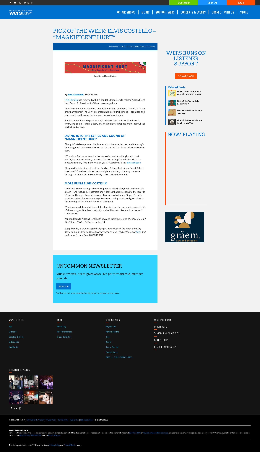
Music (60, 320)
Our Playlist (13, 346)
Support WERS (113, 320)
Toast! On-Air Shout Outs (167, 333)
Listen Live (212, 2)
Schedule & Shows (16, 336)
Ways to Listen (16, 320)
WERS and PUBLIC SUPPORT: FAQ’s (119, 357)
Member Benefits (112, 331)
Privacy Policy (51, 420)
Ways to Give (111, 326)
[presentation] (16, 382)
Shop (108, 336)
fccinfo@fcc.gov (54, 435)
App (10, 326)
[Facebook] (10, 3)
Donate (241, 2)
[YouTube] (15, 3)
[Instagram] (20, 3)
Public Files (74, 420)
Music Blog (61, 326)
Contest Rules (161, 340)
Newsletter (28, 3)
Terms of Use (63, 420)
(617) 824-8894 (135, 433)
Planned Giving (112, 352)
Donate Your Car (112, 346)
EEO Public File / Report (35, 420)
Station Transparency (165, 347)
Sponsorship (184, 2)
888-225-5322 (24, 435)
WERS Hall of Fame (163, 320)
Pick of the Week (147, 47)
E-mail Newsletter (64, 336)
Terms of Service (70, 445)
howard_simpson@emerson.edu (155, 433)
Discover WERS (133, 47)
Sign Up (64, 286)
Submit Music (160, 326)
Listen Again (14, 341)
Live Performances (64, 331)
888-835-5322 (36, 435)
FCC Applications (86, 420)
